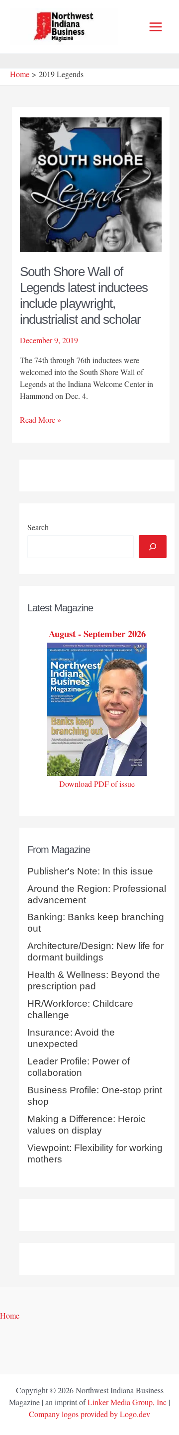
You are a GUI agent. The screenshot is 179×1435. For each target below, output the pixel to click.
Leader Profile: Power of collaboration (78, 1067)
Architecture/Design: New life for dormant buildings (95, 951)
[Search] (153, 546)
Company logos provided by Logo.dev (89, 1414)
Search (38, 527)
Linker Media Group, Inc (127, 1402)
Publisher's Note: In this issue (90, 871)
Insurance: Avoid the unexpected (71, 1038)
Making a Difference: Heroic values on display (86, 1125)
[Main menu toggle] (155, 26)
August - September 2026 (97, 633)
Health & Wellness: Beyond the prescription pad (93, 980)
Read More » (40, 420)
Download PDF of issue (97, 783)
